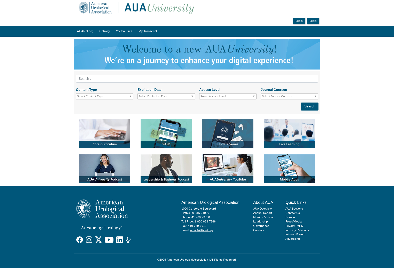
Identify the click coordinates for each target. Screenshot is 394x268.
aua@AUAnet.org (201, 230)
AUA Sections (294, 208)
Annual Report (262, 212)
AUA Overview (262, 208)
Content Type (86, 89)
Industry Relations (297, 230)
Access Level (209, 89)
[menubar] (117, 31)
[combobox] (95, 96)
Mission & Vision (263, 217)
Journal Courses (274, 89)
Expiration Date (149, 89)
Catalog (104, 31)
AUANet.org (85, 31)
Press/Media (293, 221)
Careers (258, 230)
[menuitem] (85, 31)
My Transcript (148, 31)
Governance (261, 225)
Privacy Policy (294, 225)
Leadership (260, 221)
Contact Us (292, 212)
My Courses (124, 31)
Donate (290, 217)
